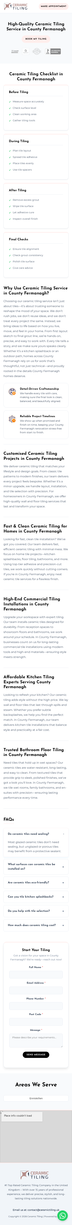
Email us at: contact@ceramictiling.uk (36, 1209)
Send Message (36, 1055)
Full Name (36, 967)
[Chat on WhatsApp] (62, 1215)
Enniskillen (36, 1098)
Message (36, 1030)
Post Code (36, 1014)
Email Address (36, 983)
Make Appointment (53, 6)
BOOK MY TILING (36, 39)
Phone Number (36, 999)
